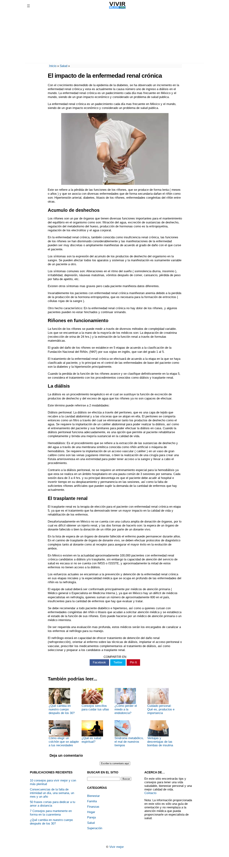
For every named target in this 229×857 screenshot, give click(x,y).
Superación (94, 828)
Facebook (99, 662)
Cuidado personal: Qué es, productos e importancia (160, 709)
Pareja (91, 817)
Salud (63, 66)
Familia (92, 801)
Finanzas (93, 806)
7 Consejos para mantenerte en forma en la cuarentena (51, 812)
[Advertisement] (114, 37)
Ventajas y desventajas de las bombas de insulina (160, 741)
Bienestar (93, 796)
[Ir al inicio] (117, 8)
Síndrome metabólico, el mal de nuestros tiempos (129, 741)
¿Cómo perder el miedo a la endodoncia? (125, 709)
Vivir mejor (116, 847)
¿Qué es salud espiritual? (91, 739)
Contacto (150, 793)
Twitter (117, 662)
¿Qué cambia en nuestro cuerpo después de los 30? (62, 709)
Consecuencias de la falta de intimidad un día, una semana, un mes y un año (52, 793)
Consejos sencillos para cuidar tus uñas (95, 707)
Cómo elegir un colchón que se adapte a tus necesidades (64, 741)
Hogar (91, 812)
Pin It (133, 662)
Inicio (52, 66)
